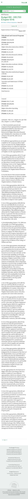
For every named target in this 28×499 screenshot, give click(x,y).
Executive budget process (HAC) (13, 451)
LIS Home (9, 490)
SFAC (19, 466)
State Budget (14, 7)
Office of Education (12, 22)
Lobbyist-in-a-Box (16, 490)
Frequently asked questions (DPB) (13, 454)
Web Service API (17, 473)
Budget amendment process (13, 459)
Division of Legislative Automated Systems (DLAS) (16, 494)
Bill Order (3, 22)
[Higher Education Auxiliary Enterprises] (2, 440)
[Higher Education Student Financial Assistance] (6, 440)
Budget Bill (6, 11)
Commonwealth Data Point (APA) (13, 452)
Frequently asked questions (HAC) (13, 461)
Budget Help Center (14, 475)
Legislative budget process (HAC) (13, 449)
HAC (16, 466)
